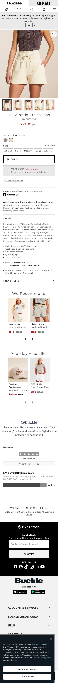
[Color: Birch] (11, 140)
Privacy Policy (46, 657)
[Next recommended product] (32, 338)
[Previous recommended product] (25, 338)
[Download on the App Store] (20, 591)
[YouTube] (42, 566)
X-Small (8, 151)
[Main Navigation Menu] (54, 9)
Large (38, 151)
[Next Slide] (34, 25)
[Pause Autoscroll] (29, 25)
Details (7, 218)
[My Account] (6, 9)
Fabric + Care (11, 280)
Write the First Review (29, 464)
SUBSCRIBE (29, 554)
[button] (29, 206)
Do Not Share (27, 677)
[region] (27, 659)
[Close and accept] (51, 639)
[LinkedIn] (37, 566)
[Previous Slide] (23, 25)
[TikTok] (26, 566)
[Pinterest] (21, 566)
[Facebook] (15, 566)
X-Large (48, 151)
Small (18, 151)
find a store (31, 527)
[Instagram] (31, 566)
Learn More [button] (18, 211)
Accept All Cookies (27, 669)
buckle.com (37, 644)
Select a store (31, 169)
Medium (28, 151)
